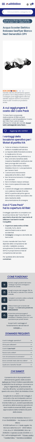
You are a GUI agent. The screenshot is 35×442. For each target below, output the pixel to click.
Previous (1, 63)
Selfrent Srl (6, 382)
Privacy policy (28, 435)
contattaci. (7, 259)
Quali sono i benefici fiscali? (11, 365)
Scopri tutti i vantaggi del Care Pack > (17, 124)
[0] (31, 4)
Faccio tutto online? (9, 353)
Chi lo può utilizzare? (9, 345)
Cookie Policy (10, 438)
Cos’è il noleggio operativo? (11, 340)
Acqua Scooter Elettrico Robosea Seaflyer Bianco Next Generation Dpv (17, 21)
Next (34, 63)
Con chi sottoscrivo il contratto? (13, 357)
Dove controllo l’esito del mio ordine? (15, 361)
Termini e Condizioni (24, 438)
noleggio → (17, 328)
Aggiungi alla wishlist (19, 131)
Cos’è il (8, 349)
